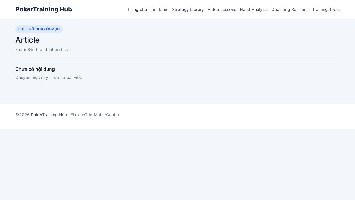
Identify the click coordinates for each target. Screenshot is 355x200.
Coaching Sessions (289, 9)
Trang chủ (137, 9)
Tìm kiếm (159, 9)
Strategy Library (188, 9)
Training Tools (326, 9)
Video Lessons (222, 9)
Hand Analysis (254, 9)
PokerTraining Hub (43, 9)
